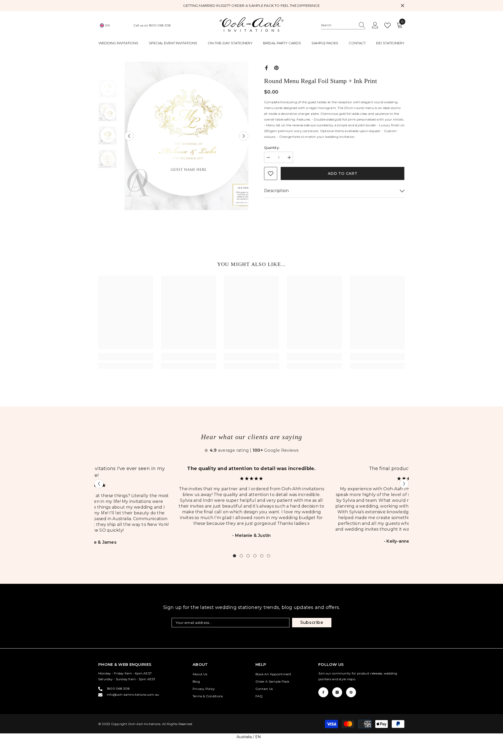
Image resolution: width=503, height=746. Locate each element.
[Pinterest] (276, 67)
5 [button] (261, 555)
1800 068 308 (160, 25)
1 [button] (234, 555)
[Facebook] (266, 67)
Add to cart (343, 173)
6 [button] (268, 555)
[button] (129, 135)
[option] (186, 136)
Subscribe (311, 622)
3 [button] (248, 555)
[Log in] (375, 25)
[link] (125, 356)
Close (402, 5)
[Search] (343, 25)
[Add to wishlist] (270, 173)
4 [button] (254, 555)
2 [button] (241, 555)
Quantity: (272, 148)
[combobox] (338, 25)
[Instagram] (337, 692)
